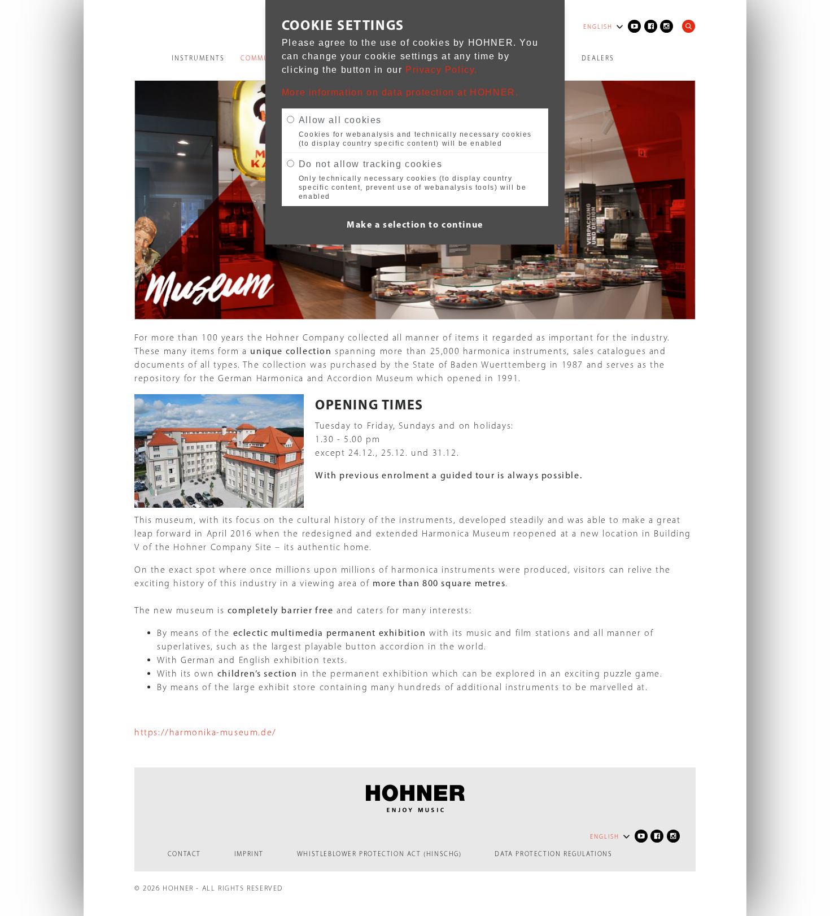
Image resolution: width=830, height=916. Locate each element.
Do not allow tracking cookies (370, 164)
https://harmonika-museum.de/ (205, 732)
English (598, 26)
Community (264, 58)
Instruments (198, 58)
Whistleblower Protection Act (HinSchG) (379, 854)
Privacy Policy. (441, 70)
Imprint (249, 854)
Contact (184, 854)
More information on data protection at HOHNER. (400, 92)
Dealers (598, 58)
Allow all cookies (340, 120)
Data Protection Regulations (553, 854)
